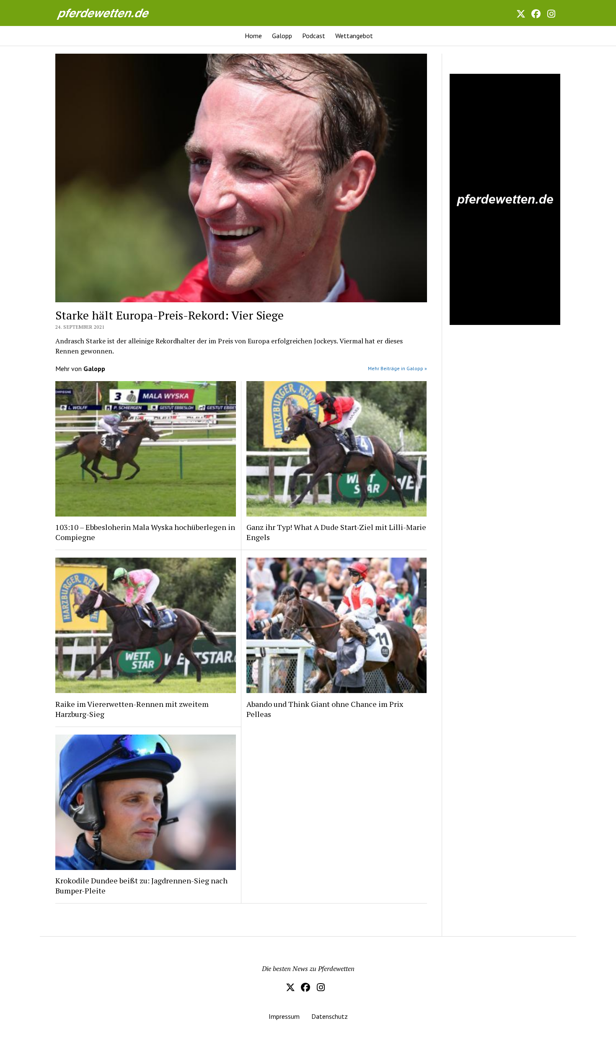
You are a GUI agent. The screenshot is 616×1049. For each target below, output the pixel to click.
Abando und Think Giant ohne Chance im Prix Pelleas (324, 709)
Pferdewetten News (111, 13)
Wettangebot (354, 35)
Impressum (284, 1016)
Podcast (313, 35)
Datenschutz (329, 1016)
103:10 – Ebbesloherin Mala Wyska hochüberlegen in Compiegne (145, 532)
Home (253, 35)
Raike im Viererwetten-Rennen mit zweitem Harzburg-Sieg (132, 709)
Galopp (282, 35)
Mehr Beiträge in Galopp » (397, 368)
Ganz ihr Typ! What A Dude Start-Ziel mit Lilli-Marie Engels (336, 532)
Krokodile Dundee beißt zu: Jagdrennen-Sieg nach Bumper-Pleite (141, 885)
